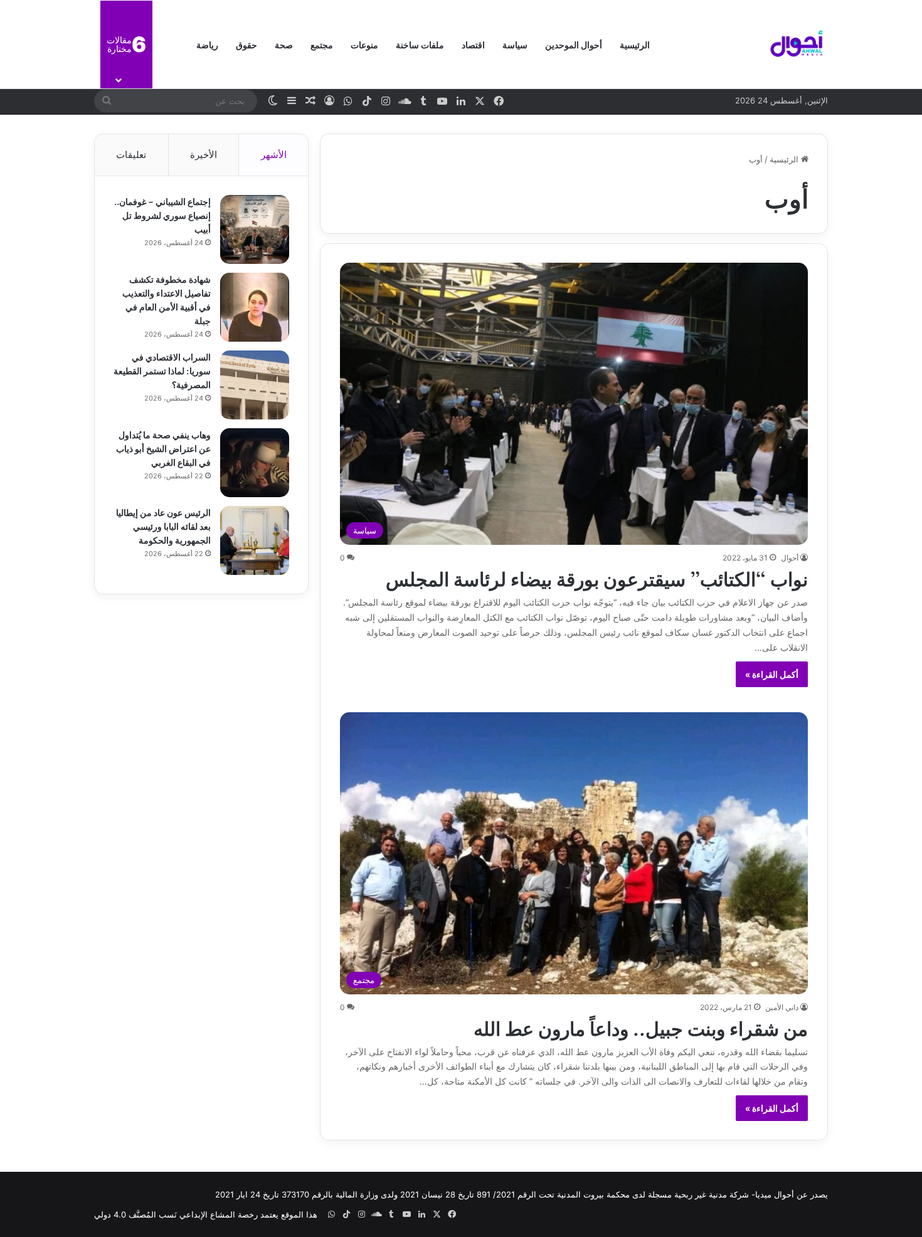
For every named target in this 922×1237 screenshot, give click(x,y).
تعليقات (131, 155)
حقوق (246, 44)
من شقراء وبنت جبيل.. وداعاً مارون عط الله (641, 1027)
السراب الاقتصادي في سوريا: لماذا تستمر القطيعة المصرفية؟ (162, 370)
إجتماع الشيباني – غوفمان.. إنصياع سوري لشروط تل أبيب (162, 214)
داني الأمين (781, 1007)
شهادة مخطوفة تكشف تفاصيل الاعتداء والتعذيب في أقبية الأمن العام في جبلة (166, 299)
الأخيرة (203, 155)
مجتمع (321, 44)
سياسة (514, 44)
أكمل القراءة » (771, 674)
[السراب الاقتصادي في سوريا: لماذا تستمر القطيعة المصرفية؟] (254, 384)
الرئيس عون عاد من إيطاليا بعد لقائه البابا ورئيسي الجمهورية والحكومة (163, 525)
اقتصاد (473, 44)
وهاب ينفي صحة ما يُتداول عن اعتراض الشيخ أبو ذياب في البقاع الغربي (163, 448)
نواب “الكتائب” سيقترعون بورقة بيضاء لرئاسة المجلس (597, 577)
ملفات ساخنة (420, 44)
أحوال (789, 557)
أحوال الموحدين (573, 44)
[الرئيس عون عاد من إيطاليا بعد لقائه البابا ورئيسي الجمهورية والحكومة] (254, 540)
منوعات (364, 44)
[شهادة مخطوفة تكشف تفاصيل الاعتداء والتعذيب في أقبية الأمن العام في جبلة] (254, 307)
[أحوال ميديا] (796, 44)
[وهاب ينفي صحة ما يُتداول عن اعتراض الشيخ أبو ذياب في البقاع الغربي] (254, 462)
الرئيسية (635, 44)
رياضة (207, 44)
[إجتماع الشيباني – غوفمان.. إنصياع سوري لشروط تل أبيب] (254, 229)
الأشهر (274, 155)
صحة (284, 44)
